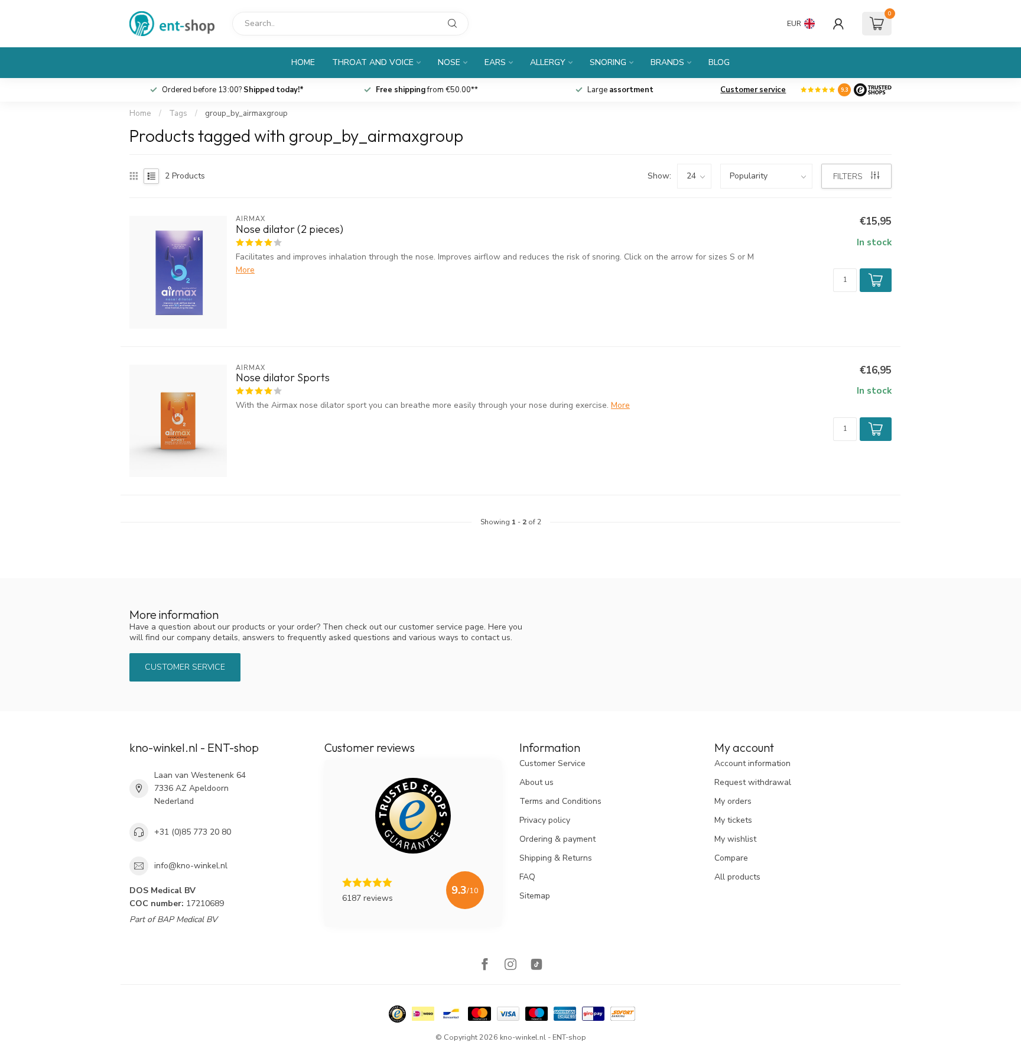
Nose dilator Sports (283, 377)
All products (737, 876)
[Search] (453, 23)
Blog (719, 62)
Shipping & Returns (555, 858)
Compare (731, 858)
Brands (667, 62)
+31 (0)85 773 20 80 (192, 832)
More (245, 269)
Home (303, 62)
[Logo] (873, 89)
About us (536, 782)
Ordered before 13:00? (426, 90)
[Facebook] (484, 966)
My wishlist (735, 839)
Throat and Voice (373, 62)
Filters (849, 176)
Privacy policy (544, 820)
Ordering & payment (557, 839)
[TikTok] (536, 966)
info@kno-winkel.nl (190, 865)
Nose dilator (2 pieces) (289, 229)
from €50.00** (620, 90)
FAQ (527, 876)
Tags (178, 113)
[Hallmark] (397, 1014)
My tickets (733, 820)
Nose (449, 62)
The (232, 90)
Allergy (547, 62)
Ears (495, 62)
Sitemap (534, 895)
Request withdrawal (752, 782)
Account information (752, 763)
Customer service (753, 90)
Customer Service (552, 763)
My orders (733, 801)
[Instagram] (510, 966)
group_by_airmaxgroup (246, 113)
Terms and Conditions (560, 801)
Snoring (608, 62)
